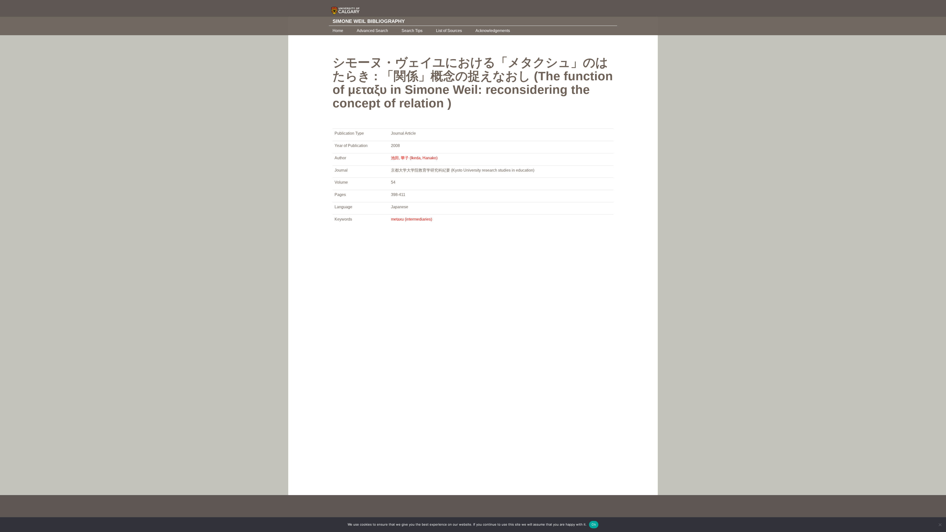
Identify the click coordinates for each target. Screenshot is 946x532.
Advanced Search (372, 31)
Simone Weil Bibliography (369, 21)
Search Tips (412, 31)
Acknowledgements (492, 31)
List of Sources (449, 31)
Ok (593, 524)
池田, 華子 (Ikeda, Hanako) (414, 158)
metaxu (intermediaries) (411, 219)
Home (338, 31)
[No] (939, 524)
